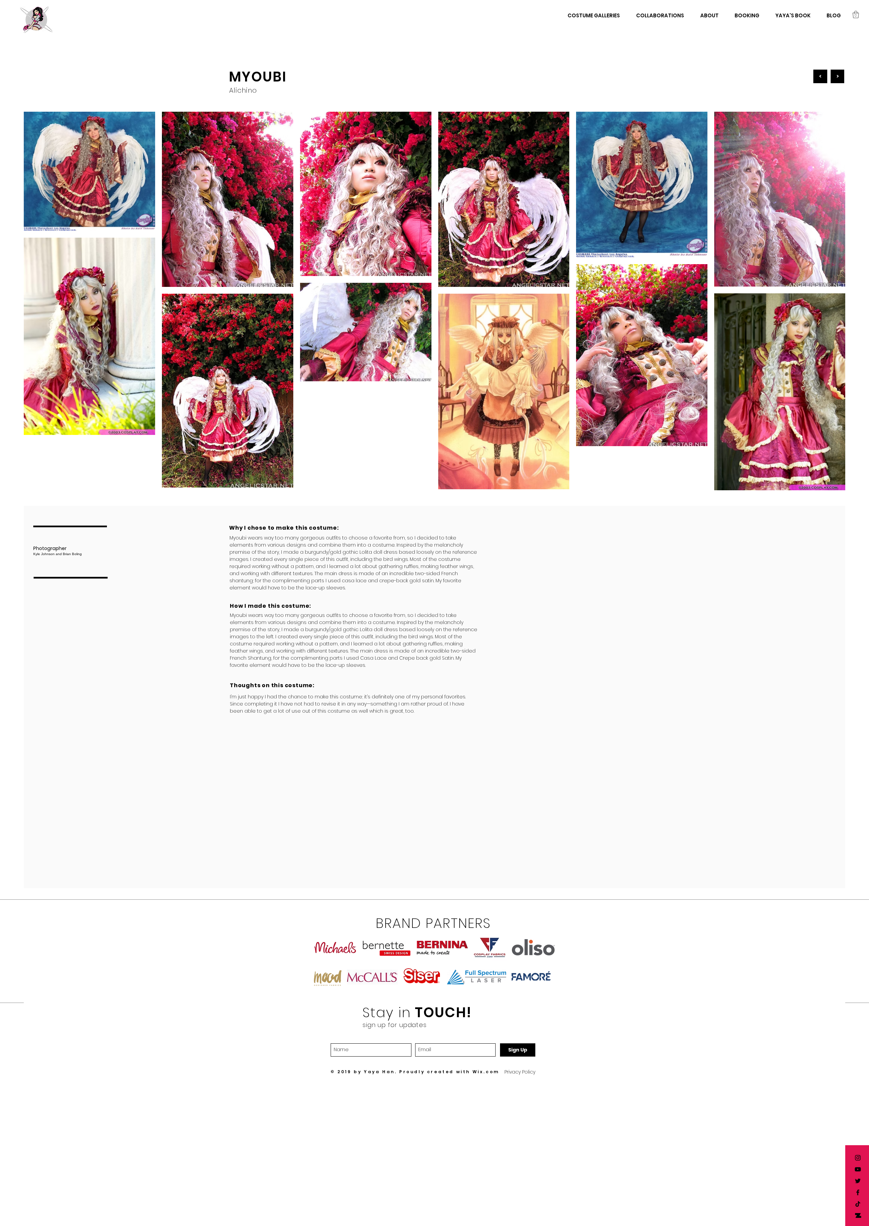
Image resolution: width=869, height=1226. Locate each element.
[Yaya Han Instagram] (858, 1157)
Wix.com (486, 1072)
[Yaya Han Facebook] (858, 1192)
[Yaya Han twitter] (858, 1181)
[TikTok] (858, 1204)
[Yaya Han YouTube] (858, 1169)
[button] (856, 14)
